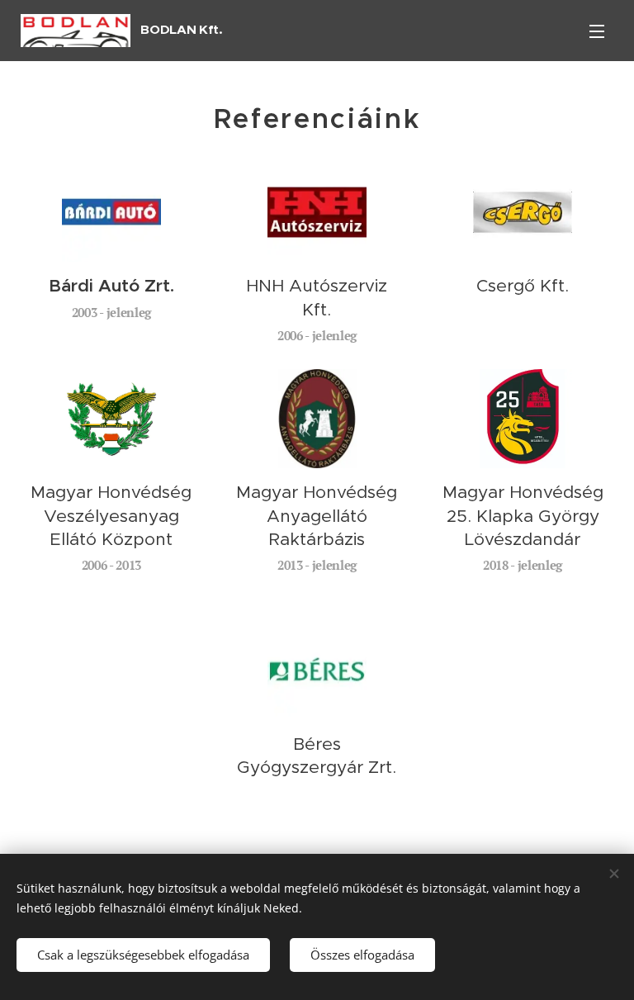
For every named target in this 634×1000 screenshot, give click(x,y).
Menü (596, 30)
